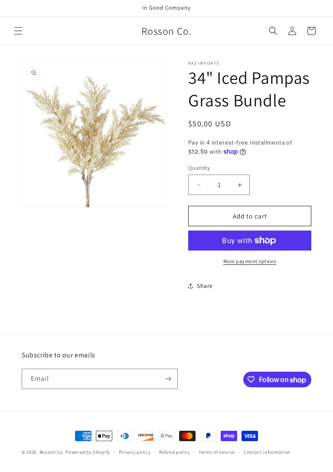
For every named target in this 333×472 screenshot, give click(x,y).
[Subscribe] (167, 379)
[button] (18, 30)
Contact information (267, 452)
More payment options (250, 261)
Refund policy (174, 452)
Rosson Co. (52, 452)
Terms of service (217, 452)
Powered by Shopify (87, 452)
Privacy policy (135, 452)
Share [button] (205, 286)
